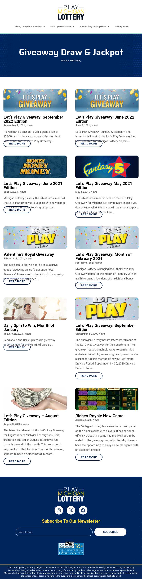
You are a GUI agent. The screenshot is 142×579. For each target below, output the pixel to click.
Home (64, 60)
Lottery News (121, 26)
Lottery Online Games (60, 26)
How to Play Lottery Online (93, 26)
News (30, 125)
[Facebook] (83, 510)
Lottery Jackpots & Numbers (28, 26)
